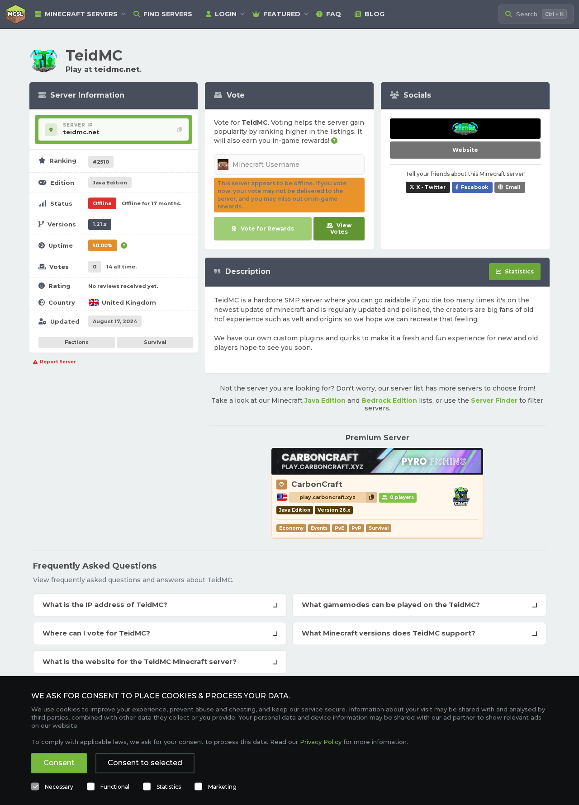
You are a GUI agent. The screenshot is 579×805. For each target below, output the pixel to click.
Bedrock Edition (389, 400)
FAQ (333, 14)
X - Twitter (431, 187)
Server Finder (494, 400)
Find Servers (167, 14)
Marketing (222, 786)
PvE (339, 528)
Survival (155, 342)
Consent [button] (59, 762)
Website (465, 149)
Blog (374, 14)
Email (513, 187)
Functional (114, 786)
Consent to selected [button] (145, 762)
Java (110, 182)
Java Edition (325, 400)
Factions (77, 342)
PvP (356, 528)
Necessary (59, 786)
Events (319, 528)
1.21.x (100, 224)
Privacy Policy (321, 741)
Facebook (474, 187)
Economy (291, 528)
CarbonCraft (316, 484)
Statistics (169, 786)
